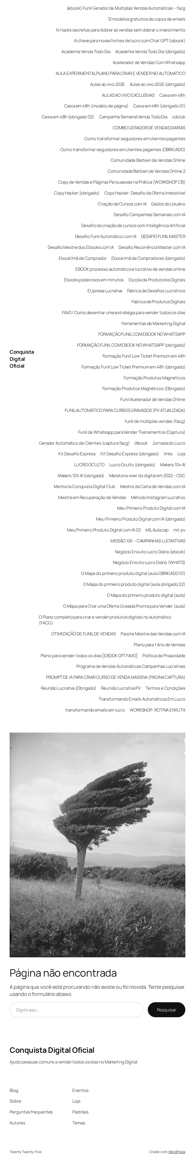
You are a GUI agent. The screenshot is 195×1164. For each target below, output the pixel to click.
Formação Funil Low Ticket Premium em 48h (144, 356)
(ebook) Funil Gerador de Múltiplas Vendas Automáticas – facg (126, 8)
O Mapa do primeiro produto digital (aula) (146, 595)
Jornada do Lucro (168, 443)
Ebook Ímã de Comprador (83, 258)
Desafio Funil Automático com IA (105, 236)
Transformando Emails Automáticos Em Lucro (142, 699)
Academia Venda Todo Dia (85, 51)
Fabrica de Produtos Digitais (158, 301)
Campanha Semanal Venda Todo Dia (133, 117)
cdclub (178, 117)
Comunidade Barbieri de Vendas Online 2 (146, 171)
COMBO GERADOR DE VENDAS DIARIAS (149, 128)
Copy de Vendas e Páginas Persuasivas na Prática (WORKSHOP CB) (121, 182)
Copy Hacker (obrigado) (77, 193)
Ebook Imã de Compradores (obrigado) (148, 258)
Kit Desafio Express (77, 454)
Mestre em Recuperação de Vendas (92, 497)
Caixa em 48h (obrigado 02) (68, 117)
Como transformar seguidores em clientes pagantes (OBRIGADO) (122, 149)
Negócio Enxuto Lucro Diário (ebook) (150, 552)
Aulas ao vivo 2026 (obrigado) (157, 84)
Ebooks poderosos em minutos (94, 280)
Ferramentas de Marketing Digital (153, 323)
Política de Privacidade (163, 655)
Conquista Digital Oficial (22, 358)
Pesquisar (166, 1010)
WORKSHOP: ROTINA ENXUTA (157, 710)
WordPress (176, 1151)
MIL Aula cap (157, 530)
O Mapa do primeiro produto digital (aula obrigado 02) (134, 584)
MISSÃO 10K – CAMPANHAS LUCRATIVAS (147, 541)
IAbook (141, 443)
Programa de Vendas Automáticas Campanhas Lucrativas (130, 666)
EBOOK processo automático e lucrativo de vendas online (130, 269)
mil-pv (179, 530)
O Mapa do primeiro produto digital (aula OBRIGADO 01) (133, 573)
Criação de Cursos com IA (122, 204)
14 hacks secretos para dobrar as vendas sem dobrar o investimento (120, 30)
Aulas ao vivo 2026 (107, 84)
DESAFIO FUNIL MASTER (163, 236)
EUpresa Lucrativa (105, 291)
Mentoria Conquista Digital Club (84, 486)
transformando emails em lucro (95, 710)
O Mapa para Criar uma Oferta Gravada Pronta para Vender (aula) (124, 606)
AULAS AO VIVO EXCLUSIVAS (128, 95)
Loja (181, 454)
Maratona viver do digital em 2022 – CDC (147, 475)
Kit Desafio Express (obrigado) (130, 454)
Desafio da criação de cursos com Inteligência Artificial (133, 225)
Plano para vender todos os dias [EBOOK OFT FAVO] (89, 655)
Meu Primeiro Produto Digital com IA (151, 508)
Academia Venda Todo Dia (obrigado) (150, 51)
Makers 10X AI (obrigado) (81, 475)
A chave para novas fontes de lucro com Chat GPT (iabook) (129, 40)
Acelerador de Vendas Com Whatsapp (149, 62)
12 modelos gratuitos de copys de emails (146, 19)
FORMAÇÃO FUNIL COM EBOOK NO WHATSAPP (141, 334)
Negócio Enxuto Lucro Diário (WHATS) (149, 562)
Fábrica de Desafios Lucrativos (156, 291)
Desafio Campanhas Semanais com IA (149, 214)
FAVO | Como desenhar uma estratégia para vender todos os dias (123, 312)
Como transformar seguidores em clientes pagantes (134, 138)
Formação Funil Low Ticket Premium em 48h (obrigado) (133, 367)
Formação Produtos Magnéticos (154, 378)
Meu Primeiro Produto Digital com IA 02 (104, 530)
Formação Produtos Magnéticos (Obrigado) (143, 388)
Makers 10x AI (172, 464)
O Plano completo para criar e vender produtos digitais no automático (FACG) (105, 620)
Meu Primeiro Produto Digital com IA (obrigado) (140, 519)
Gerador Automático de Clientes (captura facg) (84, 443)
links (168, 454)
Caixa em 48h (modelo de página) (96, 106)
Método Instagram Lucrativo (158, 497)
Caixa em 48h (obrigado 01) (159, 106)
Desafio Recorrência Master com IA (152, 247)
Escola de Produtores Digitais (157, 280)
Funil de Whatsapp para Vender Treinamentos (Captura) (131, 432)
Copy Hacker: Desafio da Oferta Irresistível (144, 193)
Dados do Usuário (168, 204)
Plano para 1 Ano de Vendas (159, 645)
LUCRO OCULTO (89, 464)
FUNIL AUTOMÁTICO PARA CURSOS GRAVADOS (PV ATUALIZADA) (125, 410)
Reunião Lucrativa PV (121, 688)
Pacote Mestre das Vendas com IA (153, 634)
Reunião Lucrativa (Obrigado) (68, 688)
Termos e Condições (165, 688)
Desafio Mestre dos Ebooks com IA (81, 247)
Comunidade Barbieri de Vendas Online (148, 160)
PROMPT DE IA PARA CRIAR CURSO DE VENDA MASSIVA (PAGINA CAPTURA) (115, 677)
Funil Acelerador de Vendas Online (152, 399)
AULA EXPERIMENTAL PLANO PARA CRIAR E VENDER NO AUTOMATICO (120, 73)
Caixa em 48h (172, 95)
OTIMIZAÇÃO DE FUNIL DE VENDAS (83, 634)
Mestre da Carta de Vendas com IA (152, 486)
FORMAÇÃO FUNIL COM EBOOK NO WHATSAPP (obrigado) (131, 345)
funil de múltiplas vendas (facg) (155, 421)
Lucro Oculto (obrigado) (132, 464)
